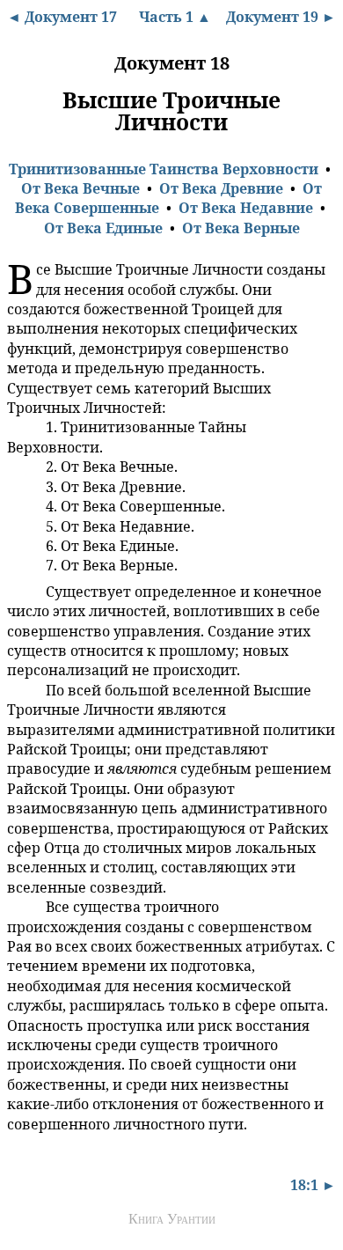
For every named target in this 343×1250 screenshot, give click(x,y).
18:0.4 (20, 486)
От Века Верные (241, 228)
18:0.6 (20, 525)
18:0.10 (23, 689)
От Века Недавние (246, 207)
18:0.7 (20, 545)
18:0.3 (20, 465)
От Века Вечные (80, 188)
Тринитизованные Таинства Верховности (163, 169)
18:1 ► (313, 1185)
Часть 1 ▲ (175, 16)
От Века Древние (221, 188)
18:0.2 (20, 426)
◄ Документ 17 (62, 16)
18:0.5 (20, 505)
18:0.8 (20, 564)
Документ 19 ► (281, 16)
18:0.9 (20, 590)
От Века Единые (103, 228)
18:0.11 (22, 906)
